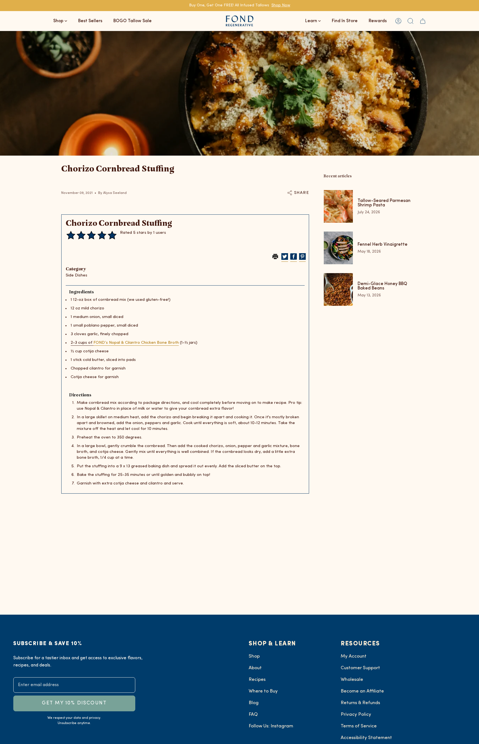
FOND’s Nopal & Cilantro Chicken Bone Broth (136, 343)
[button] (410, 21)
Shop (254, 656)
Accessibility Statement (366, 737)
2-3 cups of (82, 343)
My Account (353, 656)
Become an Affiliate (362, 691)
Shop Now (280, 5)
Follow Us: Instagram (271, 726)
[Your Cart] (423, 21)
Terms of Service (359, 726)
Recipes (257, 679)
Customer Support (360, 668)
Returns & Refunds (360, 703)
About (255, 668)
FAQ (253, 714)
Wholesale (352, 679)
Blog (254, 703)
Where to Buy (263, 691)
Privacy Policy (356, 714)
